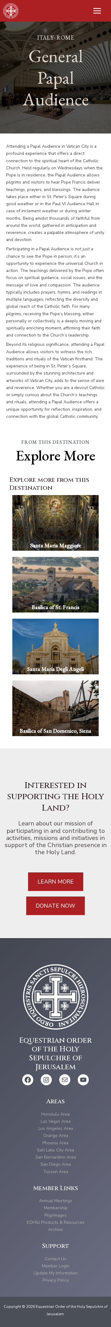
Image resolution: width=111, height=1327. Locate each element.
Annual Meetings (55, 1201)
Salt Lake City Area (55, 1150)
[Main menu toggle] (97, 11)
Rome (65, 37)
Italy (45, 37)
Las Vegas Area (56, 1121)
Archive (55, 1229)
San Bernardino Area (55, 1157)
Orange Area (55, 1135)
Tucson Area (55, 1172)
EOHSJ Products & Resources (55, 1222)
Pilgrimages (55, 1215)
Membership (56, 1208)
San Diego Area (55, 1164)
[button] (55, 881)
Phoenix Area (55, 1143)
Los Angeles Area (55, 1128)
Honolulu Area (55, 1114)
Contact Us (55, 1259)
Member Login (55, 1266)
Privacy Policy (56, 1280)
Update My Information (56, 1273)
